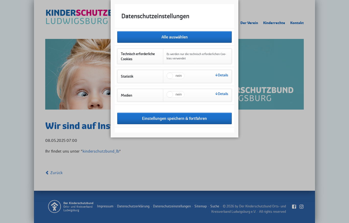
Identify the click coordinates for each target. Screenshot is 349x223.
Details (223, 75)
